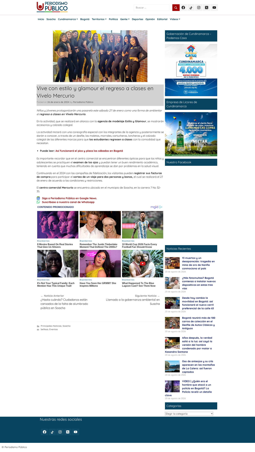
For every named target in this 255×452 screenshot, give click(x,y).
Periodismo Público (83, 102)
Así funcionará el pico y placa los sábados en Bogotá (89, 150)
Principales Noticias (51, 325)
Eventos (53, 329)
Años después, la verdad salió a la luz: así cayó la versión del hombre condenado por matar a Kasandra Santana (188, 344)
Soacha (66, 325)
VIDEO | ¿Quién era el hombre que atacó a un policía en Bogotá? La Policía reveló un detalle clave (188, 388)
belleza (44, 329)
